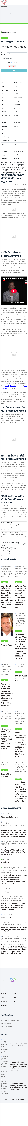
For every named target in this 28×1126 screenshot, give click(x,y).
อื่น (4, 641)
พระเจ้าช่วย (4, 1001)
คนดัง (4, 582)
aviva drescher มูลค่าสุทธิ (7, 1023)
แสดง (14, 70)
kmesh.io (22, 1099)
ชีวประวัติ (7, 13)
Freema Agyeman (14, 530)
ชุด (19, 62)
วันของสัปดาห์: (3, 53)
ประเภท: (3, 58)
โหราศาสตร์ (4, 1005)
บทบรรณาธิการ (18, 778)
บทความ (3, 997)
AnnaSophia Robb (10, 386)
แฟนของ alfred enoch (6, 1026)
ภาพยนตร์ (14, 62)
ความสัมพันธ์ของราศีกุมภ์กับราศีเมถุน (10, 1020)
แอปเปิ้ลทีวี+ (18, 582)
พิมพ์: (9, 62)
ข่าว (15, 993)
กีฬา (15, 997)
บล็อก (19, 672)
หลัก (2, 13)
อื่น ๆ (15, 1001)
